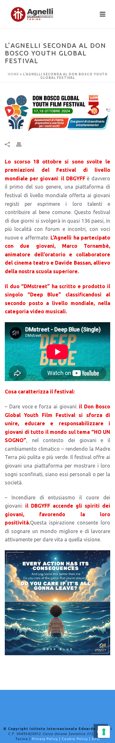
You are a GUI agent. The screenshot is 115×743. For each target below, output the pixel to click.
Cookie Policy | (77, 739)
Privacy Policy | (47, 739)
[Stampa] (22, 144)
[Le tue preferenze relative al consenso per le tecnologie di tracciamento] (104, 732)
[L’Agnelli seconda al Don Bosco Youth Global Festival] (57, 112)
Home (13, 74)
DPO (96, 739)
